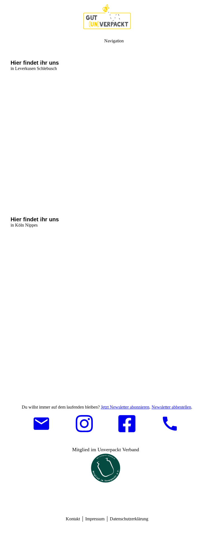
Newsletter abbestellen (171, 407)
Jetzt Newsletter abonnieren (125, 407)
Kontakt (73, 518)
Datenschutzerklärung (129, 518)
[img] (107, 16)
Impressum (94, 518)
